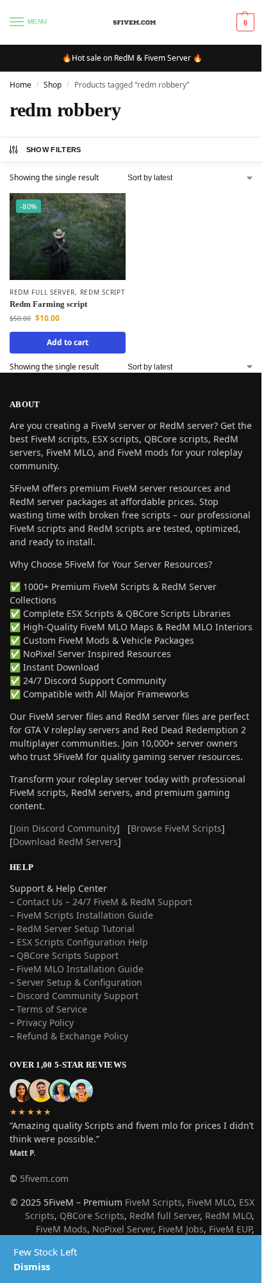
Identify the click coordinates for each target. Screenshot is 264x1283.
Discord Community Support (77, 996)
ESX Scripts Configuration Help (82, 942)
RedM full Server (164, 1215)
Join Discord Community (65, 828)
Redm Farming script (48, 304)
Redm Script (103, 292)
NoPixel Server (122, 1229)
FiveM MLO (210, 1202)
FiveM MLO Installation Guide (80, 969)
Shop (53, 84)
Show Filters (53, 149)
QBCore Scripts (92, 1215)
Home (20, 84)
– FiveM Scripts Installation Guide (81, 915)
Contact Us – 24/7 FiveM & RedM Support (104, 902)
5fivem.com (44, 1178)
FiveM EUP (230, 1229)
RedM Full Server (42, 292)
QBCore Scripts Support (68, 955)
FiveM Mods (61, 1229)
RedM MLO (228, 1215)
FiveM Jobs (181, 1229)
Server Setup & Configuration (78, 982)
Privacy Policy (45, 1022)
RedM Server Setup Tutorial (76, 928)
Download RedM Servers (65, 842)
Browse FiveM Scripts (176, 828)
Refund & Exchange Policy (72, 1036)
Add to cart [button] (67, 342)
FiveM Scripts (153, 1202)
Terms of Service (52, 1009)
